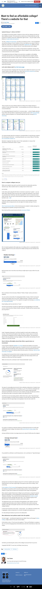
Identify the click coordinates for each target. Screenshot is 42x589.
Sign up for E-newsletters (27, 1)
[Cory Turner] (3, 560)
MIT (32, 112)
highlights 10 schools (18, 345)
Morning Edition (7, 549)
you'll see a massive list (30, 71)
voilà (10, 197)
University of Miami (26, 210)
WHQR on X (26, 572)
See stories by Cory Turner (13, 563)
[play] (3, 5)
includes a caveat (34, 496)
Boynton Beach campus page (28, 429)
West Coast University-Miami (8, 206)
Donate (37, 1)
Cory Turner (7, 22)
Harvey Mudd (36, 112)
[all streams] (40, 5)
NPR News (15, 549)
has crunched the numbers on (8, 138)
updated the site (27, 44)
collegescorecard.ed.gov (11, 41)
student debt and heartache (13, 39)
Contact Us (17, 572)
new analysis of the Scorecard (9, 487)
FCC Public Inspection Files (27, 575)
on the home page (19, 67)
